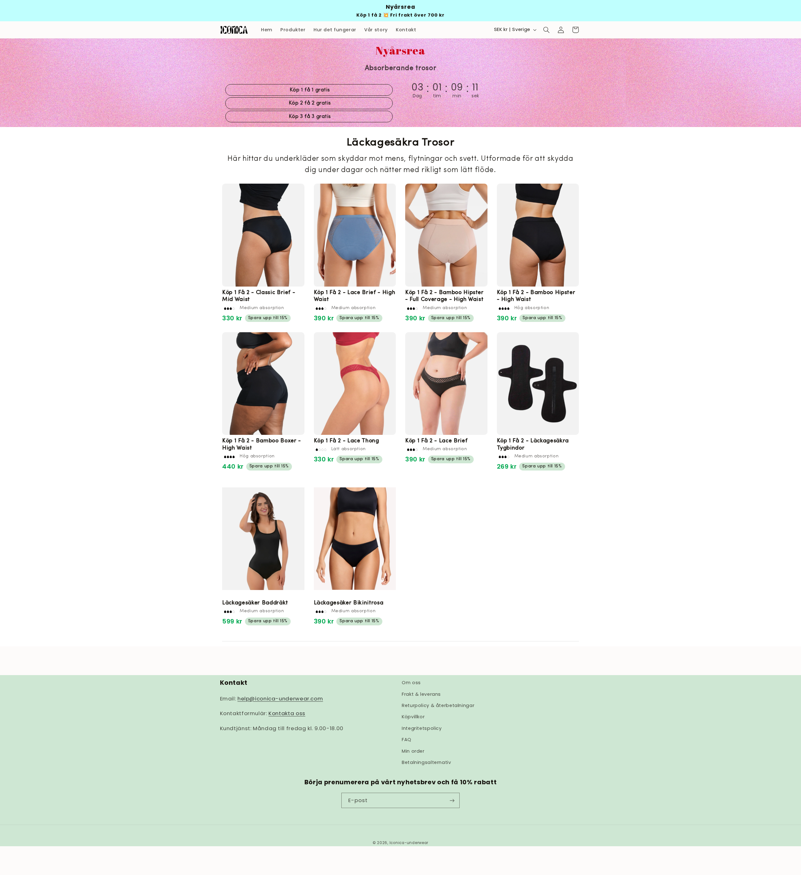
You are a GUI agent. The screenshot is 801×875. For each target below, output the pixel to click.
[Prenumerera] (452, 800)
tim (437, 96)
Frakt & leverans (421, 694)
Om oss (411, 682)
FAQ (406, 739)
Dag (417, 96)
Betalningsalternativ (426, 762)
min (457, 96)
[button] (546, 30)
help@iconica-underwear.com (280, 698)
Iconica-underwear (409, 842)
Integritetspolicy (422, 728)
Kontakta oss (286, 713)
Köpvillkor (413, 717)
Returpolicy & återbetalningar (438, 705)
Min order (413, 751)
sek (477, 96)
